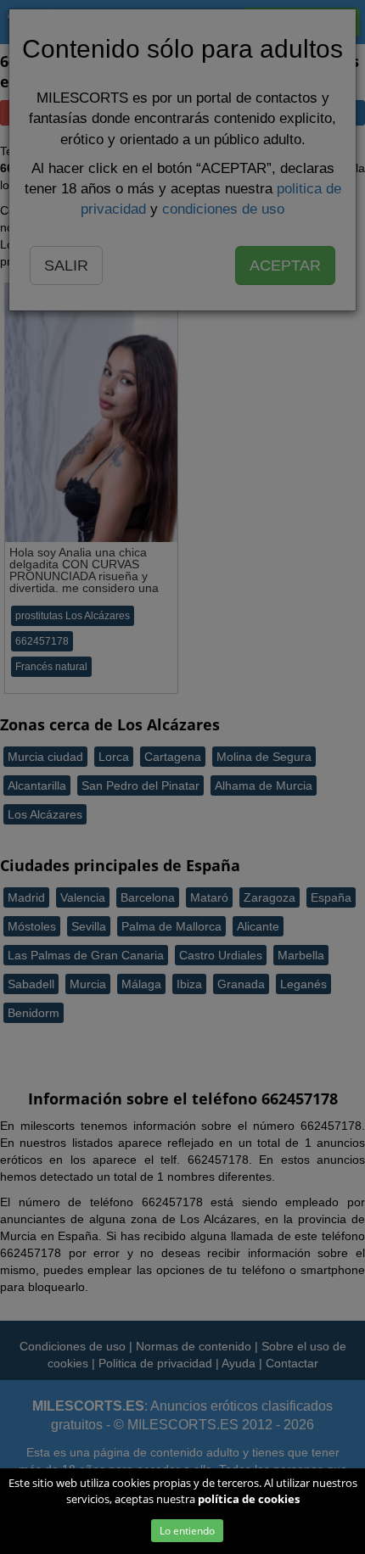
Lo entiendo (187, 1530)
